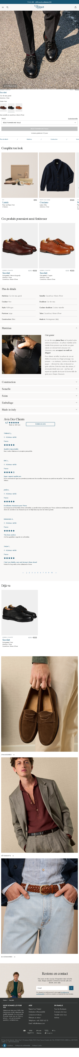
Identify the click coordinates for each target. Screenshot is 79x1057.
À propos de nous (60, 1012)
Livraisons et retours (35, 1015)
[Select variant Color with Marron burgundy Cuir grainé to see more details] (4, 107)
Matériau (6, 328)
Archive (56, 1018)
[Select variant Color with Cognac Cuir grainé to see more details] (19, 107)
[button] (2, 7)
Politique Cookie (37, 1045)
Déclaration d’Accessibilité (37, 1012)
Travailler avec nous (60, 1015)
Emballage (7, 402)
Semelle (6, 389)
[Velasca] (39, 7)
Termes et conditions (7, 1045)
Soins (5, 396)
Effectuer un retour (35, 1018)
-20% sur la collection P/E (43, 2)
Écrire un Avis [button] (40, 424)
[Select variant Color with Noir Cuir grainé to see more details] (11, 107)
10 (52, 573)
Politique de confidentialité (22, 1045)
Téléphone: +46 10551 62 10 (38, 1020)
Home (5, 1000)
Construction (9, 382)
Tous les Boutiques (60, 1009)
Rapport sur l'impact (35, 1009)
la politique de (65, 992)
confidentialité (40, 994)
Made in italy (9, 409)
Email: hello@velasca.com (37, 1023)
